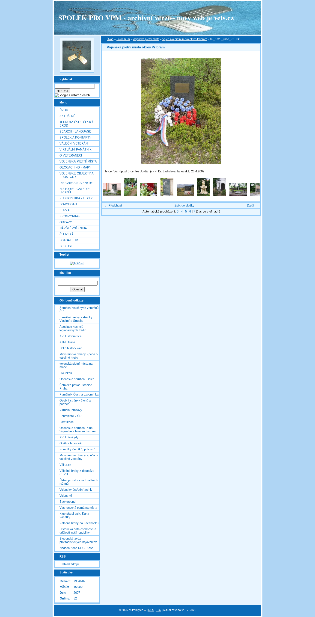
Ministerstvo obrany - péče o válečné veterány (78, 457)
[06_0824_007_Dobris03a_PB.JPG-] (258, 194)
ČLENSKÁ (66, 234)
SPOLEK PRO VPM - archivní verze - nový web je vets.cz (146, 17)
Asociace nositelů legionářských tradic (72, 328)
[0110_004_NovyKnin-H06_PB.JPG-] (166, 194)
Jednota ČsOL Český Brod (76, 123)
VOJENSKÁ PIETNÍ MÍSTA (78, 161)
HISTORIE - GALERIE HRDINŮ (74, 190)
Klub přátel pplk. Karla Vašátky (74, 515)
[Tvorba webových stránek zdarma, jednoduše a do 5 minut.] (145, 610)
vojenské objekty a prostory (76, 175)
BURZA (64, 210)
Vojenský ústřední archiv (75, 489)
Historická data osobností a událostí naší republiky (77, 530)
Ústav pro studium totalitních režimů (78, 481)
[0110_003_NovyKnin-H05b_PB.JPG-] (148, 194)
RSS (151, 610)
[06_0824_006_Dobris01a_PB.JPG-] (238, 194)
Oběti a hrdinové (70, 443)
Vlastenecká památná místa (78, 507)
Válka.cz (65, 464)
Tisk (158, 610)
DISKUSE (66, 246)
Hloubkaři (65, 373)
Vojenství (65, 495)
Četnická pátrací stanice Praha (75, 386)
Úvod (63, 110)
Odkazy (65, 222)
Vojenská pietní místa (146, 39)
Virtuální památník (75, 149)
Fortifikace (66, 422)
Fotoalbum (68, 240)
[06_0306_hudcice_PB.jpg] (185, 194)
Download (68, 204)
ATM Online (67, 342)
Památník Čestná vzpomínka (78, 394)
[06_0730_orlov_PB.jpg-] (219, 194)
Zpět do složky (184, 205)
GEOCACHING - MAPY (75, 167)
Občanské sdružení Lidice (76, 379)
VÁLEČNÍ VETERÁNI (74, 143)
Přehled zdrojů (69, 564)
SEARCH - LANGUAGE (75, 131)
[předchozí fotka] (109, 111)
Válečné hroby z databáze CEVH (76, 472)
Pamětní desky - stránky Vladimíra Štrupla (75, 319)
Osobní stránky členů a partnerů (75, 402)
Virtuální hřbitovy (70, 410)
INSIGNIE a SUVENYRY (76, 183)
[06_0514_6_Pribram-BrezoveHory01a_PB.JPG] (203, 194)
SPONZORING (69, 216)
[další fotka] (252, 111)
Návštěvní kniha (73, 228)
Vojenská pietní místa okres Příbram (184, 39)
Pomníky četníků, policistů (77, 449)
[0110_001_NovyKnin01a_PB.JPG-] (112, 194)
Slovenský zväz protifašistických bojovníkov (78, 540)
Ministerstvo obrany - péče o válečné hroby (78, 355)
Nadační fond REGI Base (76, 548)
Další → (252, 205)
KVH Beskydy (68, 437)
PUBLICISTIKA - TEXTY (76, 198)
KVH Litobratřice (70, 336)
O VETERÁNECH (71, 155)
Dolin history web (70, 348)
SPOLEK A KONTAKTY (75, 137)
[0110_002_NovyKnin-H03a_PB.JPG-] (130, 194)
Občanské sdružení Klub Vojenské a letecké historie (77, 429)
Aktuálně (67, 116)
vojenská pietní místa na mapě (75, 365)
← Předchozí (113, 205)
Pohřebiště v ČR (70, 416)
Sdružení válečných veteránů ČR (78, 309)
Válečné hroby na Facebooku (78, 523)
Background (67, 501)
